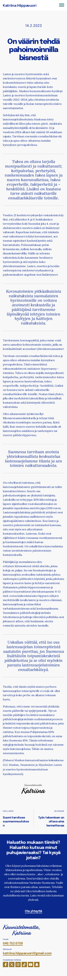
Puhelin (6, 939)
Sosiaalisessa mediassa (12, 960)
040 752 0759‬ (13, 943)
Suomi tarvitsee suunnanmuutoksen (16, 821)
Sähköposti (7, 949)
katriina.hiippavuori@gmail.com (27, 953)
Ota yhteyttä (33, 911)
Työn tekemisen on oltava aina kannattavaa (51, 821)
